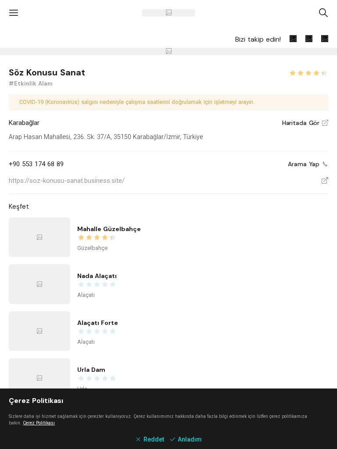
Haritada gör (305, 123)
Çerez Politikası (39, 422)
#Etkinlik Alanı (31, 83)
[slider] (308, 72)
